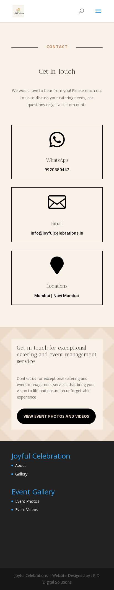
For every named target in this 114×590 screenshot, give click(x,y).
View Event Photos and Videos (56, 416)
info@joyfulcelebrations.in (57, 233)
